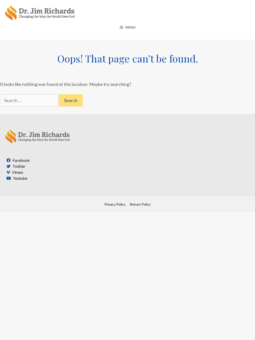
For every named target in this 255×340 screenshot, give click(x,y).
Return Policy (140, 204)
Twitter (18, 166)
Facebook (21, 160)
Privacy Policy (115, 204)
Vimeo (17, 172)
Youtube (19, 178)
